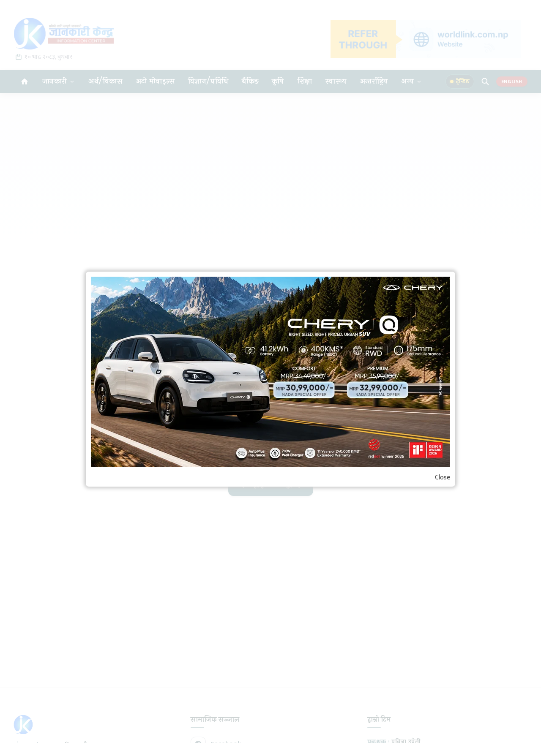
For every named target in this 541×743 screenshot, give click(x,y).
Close (442, 478)
